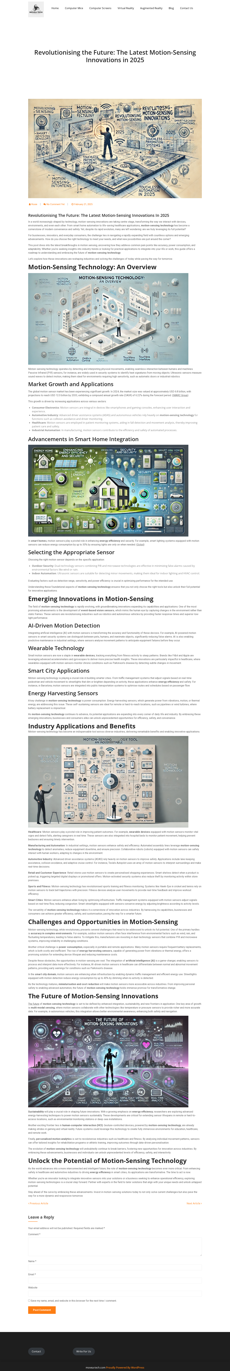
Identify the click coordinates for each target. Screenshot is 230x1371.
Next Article (194, 1203)
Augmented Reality (151, 8)
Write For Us (83, 1351)
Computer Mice (74, 8)
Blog (171, 8)
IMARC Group (180, 395)
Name (32, 1261)
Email (32, 1274)
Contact (36, 1351)
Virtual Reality (126, 8)
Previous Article (38, 1203)
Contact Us (186, 8)
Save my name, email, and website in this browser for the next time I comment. (74, 1300)
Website (32, 1287)
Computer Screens (100, 8)
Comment (34, 1234)
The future (33, 1003)
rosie (34, 204)
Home (55, 8)
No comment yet (56, 204)
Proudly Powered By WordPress (125, 1367)
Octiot (140, 544)
